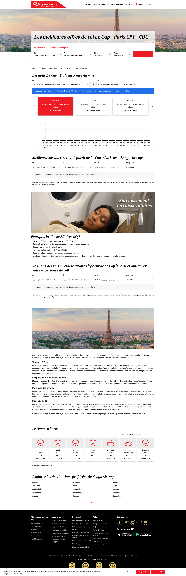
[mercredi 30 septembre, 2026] (148, 140)
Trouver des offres (55, 111)
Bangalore (117, 496)
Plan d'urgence (77, 544)
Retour (116, 53)
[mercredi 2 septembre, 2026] (50, 140)
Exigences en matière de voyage (101, 534)
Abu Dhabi (36, 486)
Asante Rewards (120, 4)
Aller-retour (38, 48)
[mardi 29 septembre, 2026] (145, 140)
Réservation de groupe (59, 524)
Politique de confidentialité (80, 521)
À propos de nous (106, 4)
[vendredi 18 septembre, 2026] (106, 140)
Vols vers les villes (66, 556)
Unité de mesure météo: (128, 434)
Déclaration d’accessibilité (80, 547)
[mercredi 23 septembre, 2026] (124, 140)
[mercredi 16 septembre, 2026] (99, 140)
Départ (96, 53)
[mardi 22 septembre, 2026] (120, 140)
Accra (115, 486)
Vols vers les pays (54, 556)
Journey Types (129, 163)
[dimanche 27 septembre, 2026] (138, 140)
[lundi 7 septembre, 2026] (68, 140)
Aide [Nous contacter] (100, 524)
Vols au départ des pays (117, 556)
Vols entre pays (77, 556)
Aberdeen (76, 482)
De (35, 53)
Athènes (116, 493)
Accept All (158, 572)
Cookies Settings (127, 572)
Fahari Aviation (36, 536)
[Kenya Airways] (119, 522)
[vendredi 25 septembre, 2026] (131, 140)
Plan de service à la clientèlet (81, 541)
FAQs (95, 527)
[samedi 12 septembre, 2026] (85, 140)
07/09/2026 (98, 55)
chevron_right (152, 106)
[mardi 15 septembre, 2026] (96, 140)
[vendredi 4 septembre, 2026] (57, 140)
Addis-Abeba (37, 489)
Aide (130, 4)
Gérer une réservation (59, 521)
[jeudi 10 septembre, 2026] (78, 140)
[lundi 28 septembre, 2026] (141, 140)
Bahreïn (76, 496)
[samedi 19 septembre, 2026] (110, 140)
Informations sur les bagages (58, 541)
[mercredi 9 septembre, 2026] (75, 140)
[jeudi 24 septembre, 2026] (127, 140)
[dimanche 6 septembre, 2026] (64, 140)
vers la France (66, 68)
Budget (96, 163)
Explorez (88, 4)
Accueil (35, 68)
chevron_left (34, 106)
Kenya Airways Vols (49, 68)
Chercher (142, 54)
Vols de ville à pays (131, 556)
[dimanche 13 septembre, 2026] (89, 140)
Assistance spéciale (58, 536)
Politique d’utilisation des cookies (80, 537)
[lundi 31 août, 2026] (43, 140)
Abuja (75, 486)
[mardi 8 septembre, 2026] (71, 140)
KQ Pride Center (36, 533)
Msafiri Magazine (37, 539)
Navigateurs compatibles (80, 532)
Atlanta (35, 496)
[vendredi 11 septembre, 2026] (82, 140)
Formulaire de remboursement (98, 543)
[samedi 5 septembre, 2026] (61, 140)
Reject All (142, 572)
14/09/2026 (118, 55)
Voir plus (93, 502)
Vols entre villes (88, 556)
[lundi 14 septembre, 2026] (92, 140)
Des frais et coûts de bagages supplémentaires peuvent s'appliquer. (129, 182)
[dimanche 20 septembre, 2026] (113, 140)
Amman (116, 489)
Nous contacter (98, 521)
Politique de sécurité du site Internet (81, 528)
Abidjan (116, 482)
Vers (97, 80)
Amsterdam (36, 493)
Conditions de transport (80, 524)
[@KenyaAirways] (126, 522)
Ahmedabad (77, 489)
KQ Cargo (34, 529)
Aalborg (35, 482)
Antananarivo (78, 493)
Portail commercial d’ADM (60, 533)
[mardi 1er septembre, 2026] (47, 140)
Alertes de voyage (98, 530)
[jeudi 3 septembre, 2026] (54, 140)
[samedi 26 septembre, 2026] (134, 140)
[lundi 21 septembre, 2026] (117, 140)
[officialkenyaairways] (132, 522)
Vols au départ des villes (102, 556)
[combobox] (46, 55)
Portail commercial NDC (59, 530)
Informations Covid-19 (100, 538)
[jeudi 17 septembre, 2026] (103, 140)
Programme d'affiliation (59, 527)
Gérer (95, 4)
